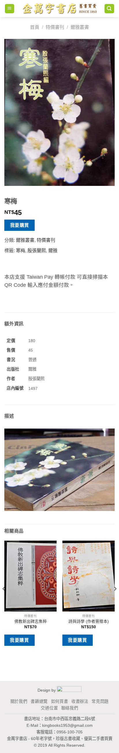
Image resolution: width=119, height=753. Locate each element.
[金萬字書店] (59, 8)
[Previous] (4, 600)
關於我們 (18, 701)
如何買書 (59, 701)
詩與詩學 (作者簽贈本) (88, 621)
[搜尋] (109, 9)
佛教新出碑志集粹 (30, 621)
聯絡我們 (69, 708)
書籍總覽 (39, 701)
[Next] (115, 600)
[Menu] (9, 9)
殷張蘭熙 (36, 250)
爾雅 (52, 250)
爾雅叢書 (79, 27)
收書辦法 (79, 701)
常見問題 (100, 701)
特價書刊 (55, 27)
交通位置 (49, 708)
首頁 (34, 27)
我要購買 (19, 225)
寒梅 (20, 250)
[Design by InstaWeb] (69, 690)
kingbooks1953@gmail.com (67, 725)
